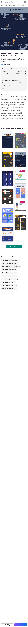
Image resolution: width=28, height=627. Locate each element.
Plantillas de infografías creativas (9, 269)
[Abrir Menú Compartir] (25, 64)
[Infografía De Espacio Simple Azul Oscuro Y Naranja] (20, 159)
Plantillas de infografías (21, 5)
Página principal (4, 5)
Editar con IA (22, 625)
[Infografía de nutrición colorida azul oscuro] (7, 178)
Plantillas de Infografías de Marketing (10, 279)
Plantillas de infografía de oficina (9, 275)
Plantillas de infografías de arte (8, 282)
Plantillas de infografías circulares (9, 272)
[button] (7, 624)
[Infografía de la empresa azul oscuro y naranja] (7, 140)
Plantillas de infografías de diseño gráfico (11, 266)
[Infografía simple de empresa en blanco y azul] (7, 234)
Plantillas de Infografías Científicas (9, 260)
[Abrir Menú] (25, 2)
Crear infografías (12, 5)
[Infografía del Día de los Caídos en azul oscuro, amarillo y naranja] (7, 159)
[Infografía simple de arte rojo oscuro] (7, 196)
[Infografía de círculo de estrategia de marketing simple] (20, 175)
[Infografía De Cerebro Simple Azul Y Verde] (20, 191)
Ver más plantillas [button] (14, 246)
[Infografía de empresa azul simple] (7, 215)
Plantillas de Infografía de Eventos (9, 285)
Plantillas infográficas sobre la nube (9, 263)
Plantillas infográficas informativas (9, 288)
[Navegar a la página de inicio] (7, 2)
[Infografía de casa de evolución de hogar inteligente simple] (20, 206)
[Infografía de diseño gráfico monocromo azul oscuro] (20, 140)
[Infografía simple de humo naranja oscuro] (20, 222)
